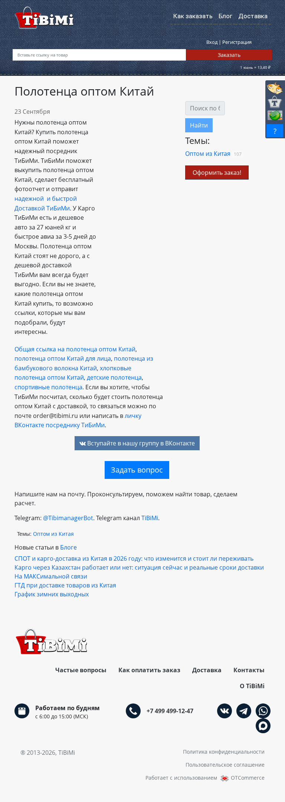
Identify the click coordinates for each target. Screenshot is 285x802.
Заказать (229, 54)
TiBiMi (149, 518)
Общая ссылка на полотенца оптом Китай (74, 349)
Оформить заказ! (217, 172)
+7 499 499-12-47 (170, 711)
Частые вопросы (81, 670)
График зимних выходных (51, 594)
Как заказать (193, 16)
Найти (199, 125)
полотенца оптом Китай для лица (62, 358)
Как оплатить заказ (149, 670)
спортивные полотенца (48, 387)
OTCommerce (248, 777)
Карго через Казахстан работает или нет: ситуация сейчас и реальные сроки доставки (139, 567)
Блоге (68, 547)
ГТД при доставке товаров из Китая (65, 585)
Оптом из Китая (207, 153)
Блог (225, 16)
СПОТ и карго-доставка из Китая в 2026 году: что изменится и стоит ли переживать (133, 558)
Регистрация (237, 42)
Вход (212, 42)
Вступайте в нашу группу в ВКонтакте (140, 443)
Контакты (249, 670)
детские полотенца (114, 377)
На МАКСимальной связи (50, 576)
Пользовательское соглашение (225, 764)
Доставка (253, 16)
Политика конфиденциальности (224, 751)
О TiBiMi (252, 686)
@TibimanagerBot (68, 518)
